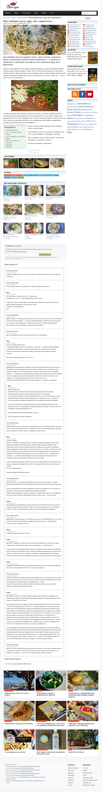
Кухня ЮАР (88, 44)
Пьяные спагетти (51, 216)
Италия (20, 177)
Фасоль (78, 129)
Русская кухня (89, 35)
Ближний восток (74, 30)
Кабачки (69, 115)
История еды (84, 112)
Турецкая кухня (89, 39)
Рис (91, 124)
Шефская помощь (42, 749)
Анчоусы (75, 103)
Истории (39, 690)
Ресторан (81, 124)
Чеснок (14, 177)
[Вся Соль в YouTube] (89, 97)
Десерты (71, 773)
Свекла (69, 127)
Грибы (87, 109)
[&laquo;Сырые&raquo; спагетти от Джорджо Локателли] (12, 209)
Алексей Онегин (12, 271)
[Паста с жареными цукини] (55, 190)
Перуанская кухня (90, 32)
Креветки (90, 115)
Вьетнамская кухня (75, 32)
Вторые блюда (73, 768)
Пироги (94, 121)
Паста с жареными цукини (54, 197)
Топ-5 (6, 749)
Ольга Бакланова (12, 283)
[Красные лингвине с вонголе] (34, 190)
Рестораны (87, 124)
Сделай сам (8, 720)
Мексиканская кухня (90, 30)
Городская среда (79, 109)
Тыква (74, 129)
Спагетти (7, 177)
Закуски (70, 778)
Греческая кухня (74, 35)
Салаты (70, 782)
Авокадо (69, 104)
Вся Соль (6, 17)
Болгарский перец (73, 107)
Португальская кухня (91, 34)
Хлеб (81, 129)
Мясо (93, 118)
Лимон (75, 118)
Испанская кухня (74, 44)
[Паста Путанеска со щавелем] (34, 209)
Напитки (71, 780)
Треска (92, 127)
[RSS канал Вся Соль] (75, 97)
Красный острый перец (31, 175)
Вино (70, 749)
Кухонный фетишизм (90, 780)
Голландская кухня (75, 34)
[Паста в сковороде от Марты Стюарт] (34, 228)
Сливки (80, 127)
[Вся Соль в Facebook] (82, 97)
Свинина (75, 127)
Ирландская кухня (75, 43)
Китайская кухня (89, 25)
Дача (91, 109)
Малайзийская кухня (91, 28)
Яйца (69, 132)
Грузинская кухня (74, 37)
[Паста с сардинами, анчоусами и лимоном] (55, 228)
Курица (70, 118)
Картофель (78, 115)
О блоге (85, 768)
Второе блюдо (22, 17)
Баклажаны (82, 103)
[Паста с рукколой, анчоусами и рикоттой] (12, 228)
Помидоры (72, 124)
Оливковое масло (47, 175)
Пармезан (83, 121)
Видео (70, 690)
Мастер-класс (81, 118)
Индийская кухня (74, 41)
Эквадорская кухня (90, 43)
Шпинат (91, 129)
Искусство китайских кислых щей (30, 770)
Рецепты (13, 17)
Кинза (84, 115)
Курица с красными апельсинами (30, 766)
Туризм (69, 129)
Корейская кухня (89, 26)
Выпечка (71, 770)
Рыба (95, 124)
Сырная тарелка (73, 720)
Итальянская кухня (75, 46)
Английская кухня (74, 26)
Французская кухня (90, 41)
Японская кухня (89, 46)
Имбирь (70, 112)
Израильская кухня (75, 39)
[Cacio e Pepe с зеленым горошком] (12, 190)
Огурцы (69, 121)
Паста (56, 175)
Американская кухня (75, 25)
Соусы (70, 785)
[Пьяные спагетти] (55, 209)
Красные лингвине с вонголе (34, 197)
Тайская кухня (89, 37)
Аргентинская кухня (75, 28)
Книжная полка (41, 720)
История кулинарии (92, 112)
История (76, 112)
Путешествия (9, 690)
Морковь (89, 118)
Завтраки (71, 775)
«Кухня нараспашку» (81, 71)
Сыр (89, 127)
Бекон (90, 104)
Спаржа (84, 127)
